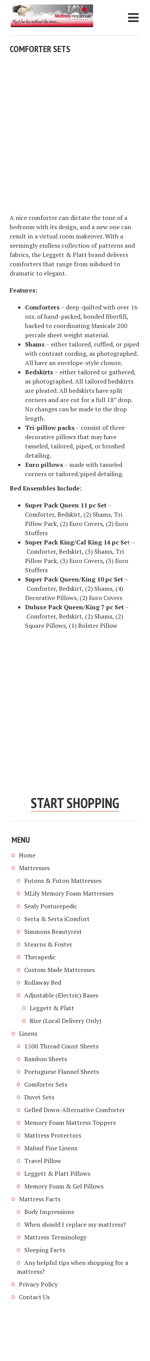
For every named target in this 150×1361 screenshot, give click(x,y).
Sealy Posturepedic (50, 906)
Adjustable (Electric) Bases (61, 995)
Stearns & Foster (48, 944)
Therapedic (40, 957)
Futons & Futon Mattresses (63, 880)
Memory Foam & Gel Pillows (63, 1186)
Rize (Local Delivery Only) (65, 1020)
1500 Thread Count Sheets (61, 1046)
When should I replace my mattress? (75, 1224)
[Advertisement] (75, 134)
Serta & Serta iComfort (57, 919)
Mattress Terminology (55, 1237)
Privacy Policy (38, 1284)
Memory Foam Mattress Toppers (70, 1122)
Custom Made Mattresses (59, 969)
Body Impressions (49, 1211)
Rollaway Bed (42, 982)
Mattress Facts (39, 1199)
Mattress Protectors (52, 1135)
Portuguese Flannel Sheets (61, 1071)
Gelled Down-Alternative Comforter (74, 1110)
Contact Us (34, 1297)
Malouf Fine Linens (50, 1148)
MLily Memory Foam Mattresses (68, 893)
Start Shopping (75, 803)
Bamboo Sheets (45, 1059)
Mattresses (34, 868)
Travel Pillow (42, 1160)
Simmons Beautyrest (53, 931)
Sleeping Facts (44, 1250)
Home (27, 855)
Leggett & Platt (52, 1008)
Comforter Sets (45, 1084)
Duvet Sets (39, 1097)
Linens (28, 1033)
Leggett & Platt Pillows (57, 1173)
